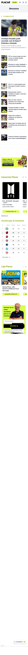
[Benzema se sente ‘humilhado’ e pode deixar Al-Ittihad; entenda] (4, 65)
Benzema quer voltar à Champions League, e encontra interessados (17, 93)
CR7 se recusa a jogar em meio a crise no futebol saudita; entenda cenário (17, 58)
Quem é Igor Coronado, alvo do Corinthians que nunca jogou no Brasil (17, 125)
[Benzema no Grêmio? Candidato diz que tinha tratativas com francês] (4, 73)
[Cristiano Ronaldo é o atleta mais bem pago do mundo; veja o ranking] (4, 110)
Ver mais (3, 216)
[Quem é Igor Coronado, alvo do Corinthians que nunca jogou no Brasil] (4, 125)
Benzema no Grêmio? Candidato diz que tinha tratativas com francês (17, 72)
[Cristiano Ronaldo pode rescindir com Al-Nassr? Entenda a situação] (14, 28)
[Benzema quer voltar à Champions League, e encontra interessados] (4, 94)
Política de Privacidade (9, 332)
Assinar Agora (8, 164)
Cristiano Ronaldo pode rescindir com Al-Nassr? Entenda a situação (11, 41)
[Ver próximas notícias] (25, 177)
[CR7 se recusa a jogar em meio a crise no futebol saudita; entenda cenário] (4, 58)
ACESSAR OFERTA (10, 211)
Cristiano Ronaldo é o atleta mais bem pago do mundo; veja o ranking (17, 109)
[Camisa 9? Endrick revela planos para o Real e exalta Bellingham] (4, 138)
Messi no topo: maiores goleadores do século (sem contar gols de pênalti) (16, 101)
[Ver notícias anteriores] (23, 177)
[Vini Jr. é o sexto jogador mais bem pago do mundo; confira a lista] (4, 86)
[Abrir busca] (19, 2)
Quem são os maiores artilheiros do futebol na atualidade (15, 117)
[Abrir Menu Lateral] (26, 2)
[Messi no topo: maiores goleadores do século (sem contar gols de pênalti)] (4, 102)
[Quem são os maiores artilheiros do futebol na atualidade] (4, 118)
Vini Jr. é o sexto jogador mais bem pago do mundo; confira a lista (16, 86)
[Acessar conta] (23, 2)
